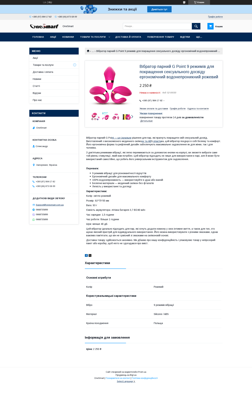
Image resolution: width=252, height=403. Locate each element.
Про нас (37, 100)
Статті (36, 86)
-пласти (157, 141)
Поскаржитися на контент (118, 378)
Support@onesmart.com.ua (50, 205)
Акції (53, 37)
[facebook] (86, 256)
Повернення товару (160, 37)
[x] (90, 256)
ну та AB (146, 141)
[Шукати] (196, 26)
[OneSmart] (43, 28)
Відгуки (185, 37)
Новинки (68, 37)
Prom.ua (142, 372)
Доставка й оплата (128, 37)
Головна (38, 37)
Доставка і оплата (43, 72)
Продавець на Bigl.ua (126, 375)
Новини (37, 79)
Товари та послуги (93, 37)
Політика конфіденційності (145, 378)
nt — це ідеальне (121, 137)
